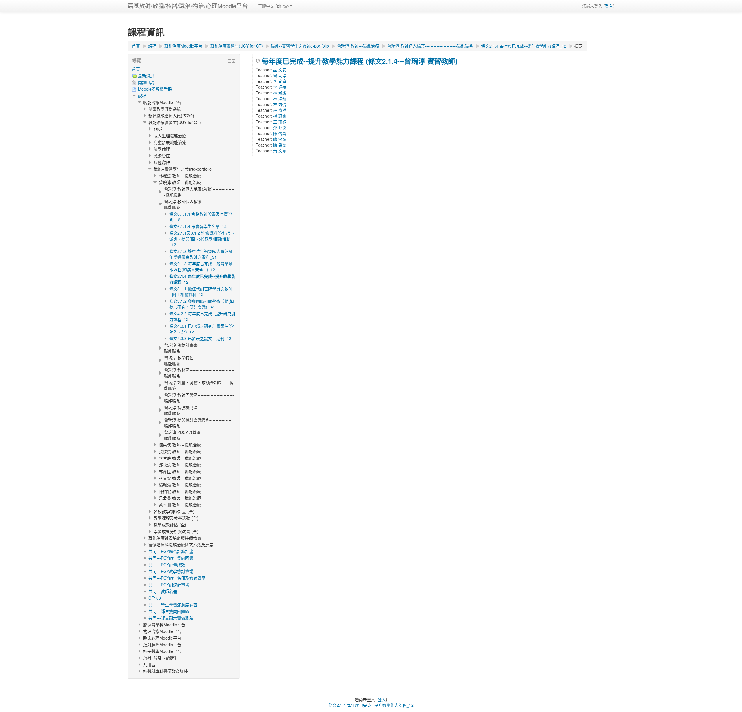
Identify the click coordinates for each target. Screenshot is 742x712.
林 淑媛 (279, 93)
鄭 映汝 (279, 127)
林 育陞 (279, 110)
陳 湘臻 (279, 139)
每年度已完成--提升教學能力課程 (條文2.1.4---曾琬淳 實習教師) (359, 60)
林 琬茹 (279, 98)
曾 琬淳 (279, 75)
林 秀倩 (279, 104)
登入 (609, 6)
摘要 (578, 46)
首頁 (136, 69)
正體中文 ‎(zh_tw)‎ (273, 6)
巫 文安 (279, 69)
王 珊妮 (279, 122)
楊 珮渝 (279, 116)
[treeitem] (184, 69)
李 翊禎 (279, 87)
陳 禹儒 (279, 145)
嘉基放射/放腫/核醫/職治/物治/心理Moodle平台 (188, 5)
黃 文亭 (279, 151)
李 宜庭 (279, 81)
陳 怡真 (279, 133)
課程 (142, 95)
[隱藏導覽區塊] (229, 61)
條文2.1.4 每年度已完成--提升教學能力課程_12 (371, 705)
